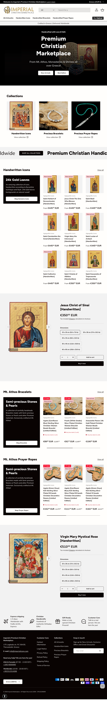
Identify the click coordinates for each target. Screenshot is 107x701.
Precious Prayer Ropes (86, 133)
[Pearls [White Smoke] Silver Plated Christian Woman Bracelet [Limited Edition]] (73, 406)
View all (100, 170)
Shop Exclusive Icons (21, 199)
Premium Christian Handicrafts (58, 153)
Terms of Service (43, 665)
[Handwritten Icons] (21, 115)
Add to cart (90, 357)
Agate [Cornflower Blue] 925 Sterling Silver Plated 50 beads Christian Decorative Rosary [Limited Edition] (73, 494)
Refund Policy (42, 657)
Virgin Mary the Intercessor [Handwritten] (70, 238)
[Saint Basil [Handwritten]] (95, 184)
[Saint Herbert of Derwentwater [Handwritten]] (52, 184)
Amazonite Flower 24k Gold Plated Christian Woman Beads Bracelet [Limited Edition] (95, 426)
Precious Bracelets (53, 133)
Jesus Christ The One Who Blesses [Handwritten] (72, 201)
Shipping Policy (43, 661)
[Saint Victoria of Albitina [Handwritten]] (73, 259)
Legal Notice (42, 649)
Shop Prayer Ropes (21, 510)
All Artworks (8, 18)
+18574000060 (9, 665)
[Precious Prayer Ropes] (85, 115)
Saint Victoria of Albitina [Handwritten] (70, 276)
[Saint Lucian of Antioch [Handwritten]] (95, 222)
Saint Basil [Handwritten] (91, 200)
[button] (102, 10)
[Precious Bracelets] (53, 115)
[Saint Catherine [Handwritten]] (52, 259)
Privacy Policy (42, 653)
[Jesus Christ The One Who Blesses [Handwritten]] (73, 184)
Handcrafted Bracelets (41, 18)
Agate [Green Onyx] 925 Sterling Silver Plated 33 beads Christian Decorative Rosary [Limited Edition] (94, 494)
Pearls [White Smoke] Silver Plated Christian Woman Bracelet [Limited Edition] (73, 424)
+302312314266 (10, 671)
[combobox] (64, 10)
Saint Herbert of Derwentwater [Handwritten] (49, 201)
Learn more (50, 2)
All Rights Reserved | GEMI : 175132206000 (33, 691)
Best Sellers (62, 73)
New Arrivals (45, 73)
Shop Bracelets (21, 443)
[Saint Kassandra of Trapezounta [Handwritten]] (95, 259)
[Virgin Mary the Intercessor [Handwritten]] (73, 222)
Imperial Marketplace (14, 691)
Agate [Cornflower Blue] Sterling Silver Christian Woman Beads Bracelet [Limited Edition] (51, 426)
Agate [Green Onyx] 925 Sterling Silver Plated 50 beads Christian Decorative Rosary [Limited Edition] (51, 494)
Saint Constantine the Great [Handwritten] (52, 237)
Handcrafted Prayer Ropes (63, 18)
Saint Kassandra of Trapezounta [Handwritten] (93, 276)
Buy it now (82, 363)
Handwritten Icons (23, 18)
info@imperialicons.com (19, 651)
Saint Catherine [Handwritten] (49, 275)
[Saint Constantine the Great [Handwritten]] (52, 222)
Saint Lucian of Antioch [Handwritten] (92, 238)
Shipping (72, 319)
